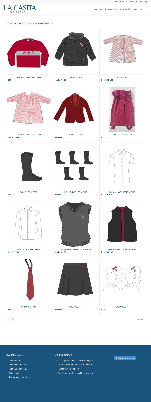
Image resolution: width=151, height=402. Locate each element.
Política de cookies (17, 364)
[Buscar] (145, 9)
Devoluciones (15, 360)
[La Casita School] (20, 9)
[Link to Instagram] (146, 2)
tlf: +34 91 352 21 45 (121, 1)
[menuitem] (98, 9)
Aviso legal (14, 373)
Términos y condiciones (20, 377)
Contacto (131, 1)
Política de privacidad (19, 369)
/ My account (139, 1)
